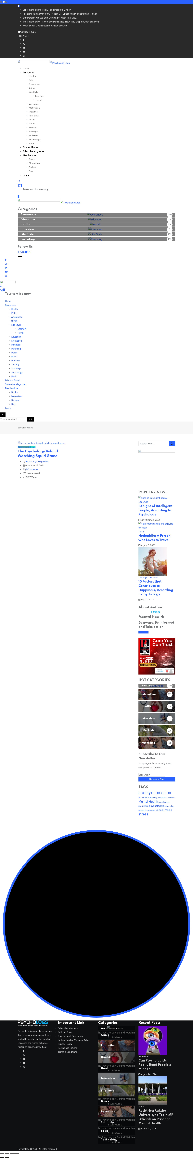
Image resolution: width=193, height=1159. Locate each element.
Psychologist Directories (70, 1036)
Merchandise (29, 155)
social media (164, 810)
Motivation (34, 108)
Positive (32, 128)
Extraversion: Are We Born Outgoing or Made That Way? (50, 17)
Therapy (33, 132)
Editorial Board (31, 147)
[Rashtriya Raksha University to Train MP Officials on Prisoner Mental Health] (152, 1090)
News (32, 124)
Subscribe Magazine (33, 151)
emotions (143, 797)
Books (32, 159)
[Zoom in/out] (2, 1153)
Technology (35, 140)
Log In (26, 175)
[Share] (12, 1153)
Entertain (39, 96)
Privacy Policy (65, 1044)
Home (26, 68)
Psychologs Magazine (37, 461)
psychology (155, 806)
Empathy (153, 797)
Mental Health (148, 801)
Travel (38, 100)
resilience (153, 810)
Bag (31, 171)
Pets (31, 80)
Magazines (34, 163)
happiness (162, 797)
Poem (32, 120)
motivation (143, 806)
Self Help (33, 136)
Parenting (34, 116)
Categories (28, 72)
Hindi (31, 144)
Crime (32, 88)
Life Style (33, 92)
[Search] (19, 181)
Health (32, 76)
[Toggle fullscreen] (7, 1153)
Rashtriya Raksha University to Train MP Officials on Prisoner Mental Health (60, 13)
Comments (32, 469)
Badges (32, 167)
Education (34, 104)
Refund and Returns (67, 1048)
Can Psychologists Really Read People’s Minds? (47, 9)
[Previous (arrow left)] (2, 1157)
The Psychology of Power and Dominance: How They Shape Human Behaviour (61, 21)
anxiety (144, 792)
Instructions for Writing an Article (74, 1040)
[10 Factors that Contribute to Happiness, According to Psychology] (152, 561)
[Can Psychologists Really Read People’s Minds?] (152, 1040)
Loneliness (170, 798)
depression (161, 792)
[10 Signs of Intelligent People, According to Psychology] (153, 498)
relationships (143, 810)
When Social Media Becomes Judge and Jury (45, 25)
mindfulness (164, 802)
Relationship (168, 806)
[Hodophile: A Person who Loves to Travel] (156, 525)
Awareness (34, 84)
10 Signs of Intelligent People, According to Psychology (155, 510)
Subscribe (143, 632)
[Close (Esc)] (16, 1153)
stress (143, 814)
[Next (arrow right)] (7, 1157)
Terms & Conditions (67, 1052)
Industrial (33, 112)
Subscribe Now (156, 779)
